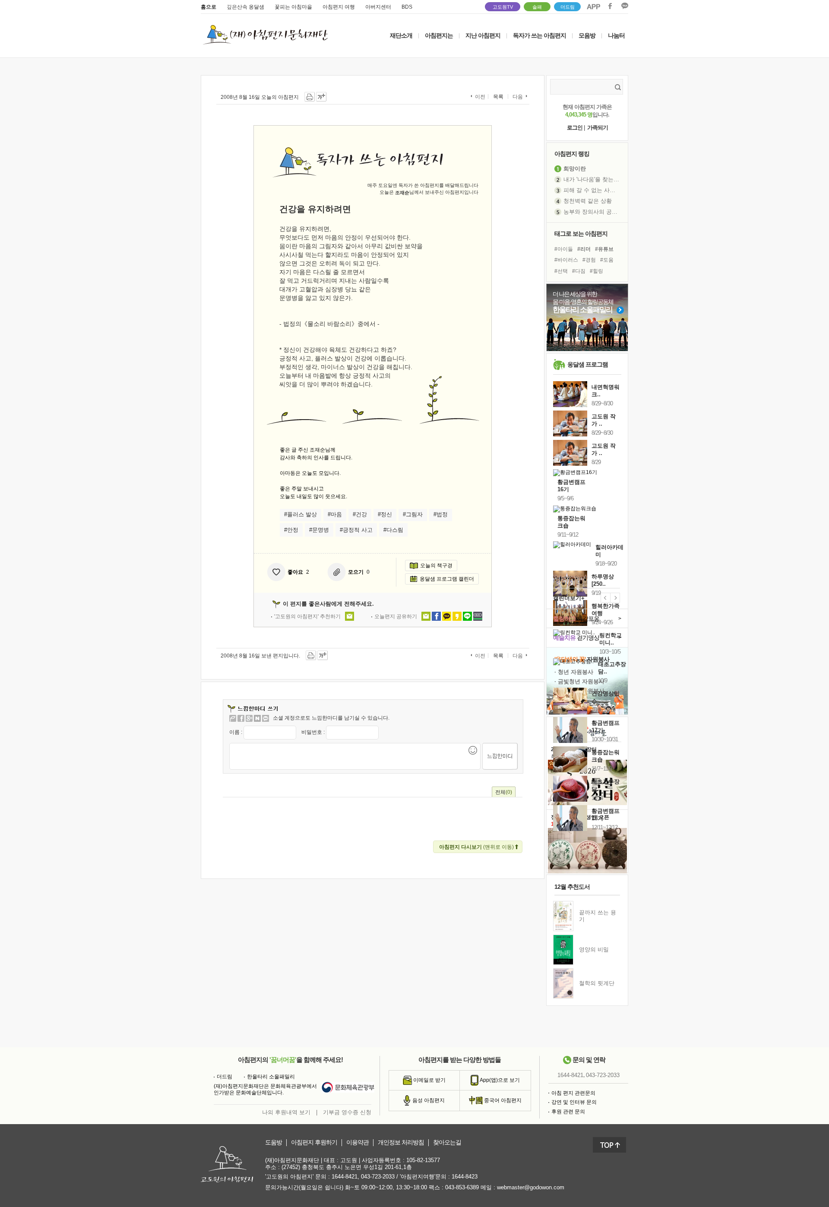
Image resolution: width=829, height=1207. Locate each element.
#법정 (440, 514)
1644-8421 (570, 1075)
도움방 (273, 1142)
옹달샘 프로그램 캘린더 (447, 579)
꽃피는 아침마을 (293, 7)
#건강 (360, 514)
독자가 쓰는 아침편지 (539, 35)
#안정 (291, 530)
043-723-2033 (603, 1075)
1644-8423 (465, 1176)
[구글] (249, 718)
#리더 (584, 249)
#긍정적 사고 (356, 530)
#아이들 (563, 249)
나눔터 (616, 35)
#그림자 (413, 514)
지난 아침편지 (482, 35)
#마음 (335, 514)
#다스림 (393, 530)
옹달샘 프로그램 (587, 364)
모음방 (587, 35)
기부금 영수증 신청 (347, 1112)
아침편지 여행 (339, 7)
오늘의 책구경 (436, 565)
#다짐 (578, 271)
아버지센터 (378, 7)
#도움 (607, 260)
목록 (498, 97)
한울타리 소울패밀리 (271, 1077)
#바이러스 (566, 260)
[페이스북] (240, 718)
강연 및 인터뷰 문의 (574, 1102)
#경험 (589, 260)
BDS (407, 7)
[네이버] (257, 718)
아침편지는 (439, 35)
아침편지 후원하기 (314, 1142)
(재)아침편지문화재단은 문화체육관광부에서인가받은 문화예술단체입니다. (265, 1089)
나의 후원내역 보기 (286, 1112)
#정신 (385, 514)
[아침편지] (232, 718)
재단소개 (401, 35)
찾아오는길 (447, 1142)
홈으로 (208, 7)
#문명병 (319, 530)
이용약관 (357, 1142)
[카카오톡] (265, 718)
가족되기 (597, 127)
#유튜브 (604, 249)
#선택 (561, 271)
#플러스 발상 (300, 514)
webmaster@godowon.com (530, 1187)
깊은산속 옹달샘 (245, 7)
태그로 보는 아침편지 (581, 233)
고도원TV (503, 6)
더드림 (567, 6)
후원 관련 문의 (568, 1112)
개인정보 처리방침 (401, 1142)
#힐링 (596, 271)
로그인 (574, 127)
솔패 (537, 6)
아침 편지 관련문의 (573, 1093)
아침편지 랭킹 (571, 153)
